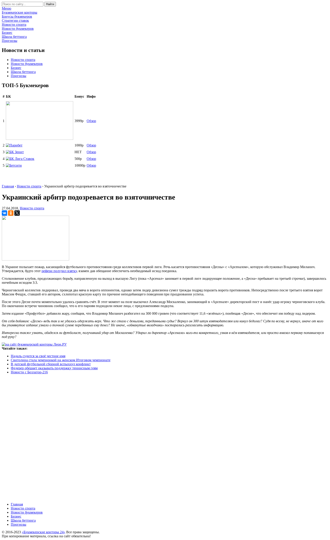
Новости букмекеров (27, 64)
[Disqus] (165, 438)
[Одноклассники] (10, 213)
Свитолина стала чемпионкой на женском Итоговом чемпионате (60, 360)
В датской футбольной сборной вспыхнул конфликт (51, 364)
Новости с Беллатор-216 (29, 372)
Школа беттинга (23, 72)
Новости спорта (23, 60)
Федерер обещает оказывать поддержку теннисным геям (54, 368)
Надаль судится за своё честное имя (38, 356)
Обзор (91, 121)
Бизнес (16, 68)
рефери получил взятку (59, 271)
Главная (17, 504)
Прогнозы (18, 76)
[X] (17, 213)
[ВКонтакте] (4, 213)
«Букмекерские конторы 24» (43, 532)
